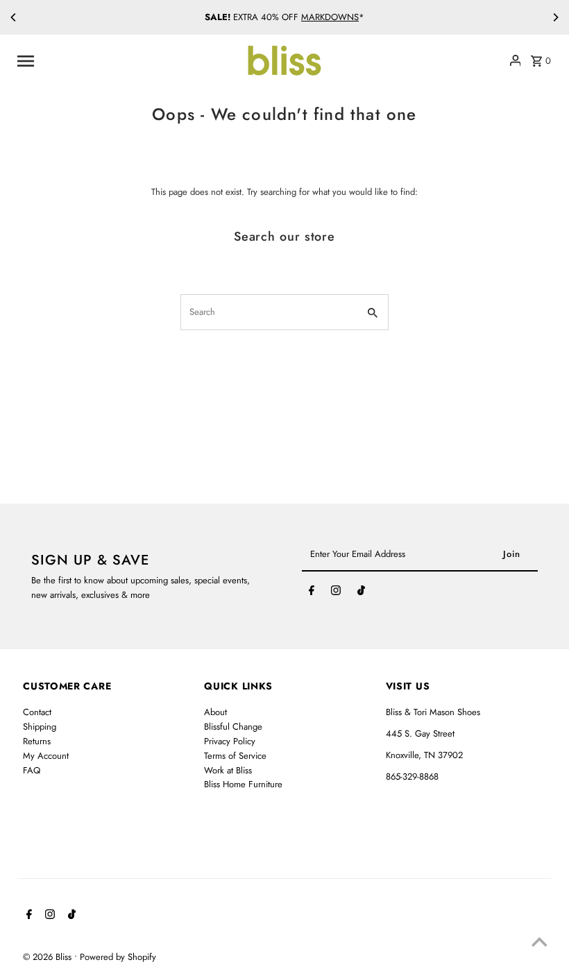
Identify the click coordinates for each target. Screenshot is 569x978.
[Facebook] (311, 593)
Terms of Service (235, 755)
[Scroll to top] (539, 941)
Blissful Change (233, 726)
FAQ (31, 770)
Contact (37, 712)
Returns (37, 741)
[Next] (555, 17)
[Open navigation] (125, 60)
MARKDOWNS (330, 17)
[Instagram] (336, 593)
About (215, 712)
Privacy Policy (229, 741)
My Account (46, 755)
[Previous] (13, 17)
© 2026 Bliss (48, 956)
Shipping (39, 726)
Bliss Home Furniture (243, 784)
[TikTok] (361, 593)
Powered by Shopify (118, 956)
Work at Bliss (228, 770)
